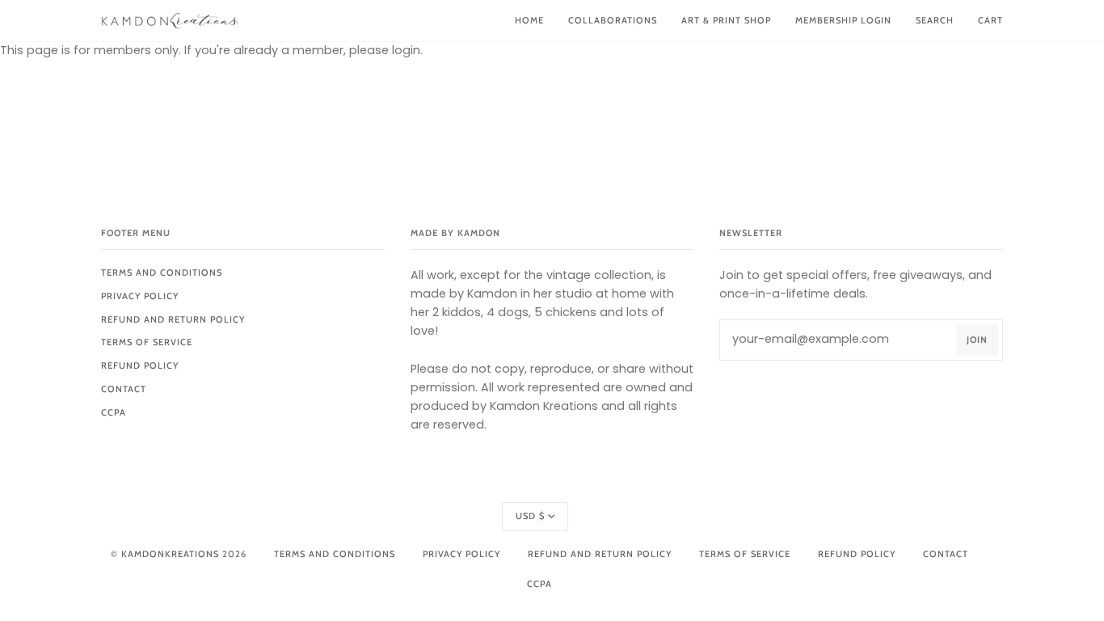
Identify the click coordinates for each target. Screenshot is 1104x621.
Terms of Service (146, 342)
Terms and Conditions (161, 272)
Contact (123, 389)
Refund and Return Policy (173, 319)
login (406, 50)
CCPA (113, 412)
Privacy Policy (140, 296)
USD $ (530, 516)
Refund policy (140, 365)
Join (977, 339)
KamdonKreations (170, 554)
